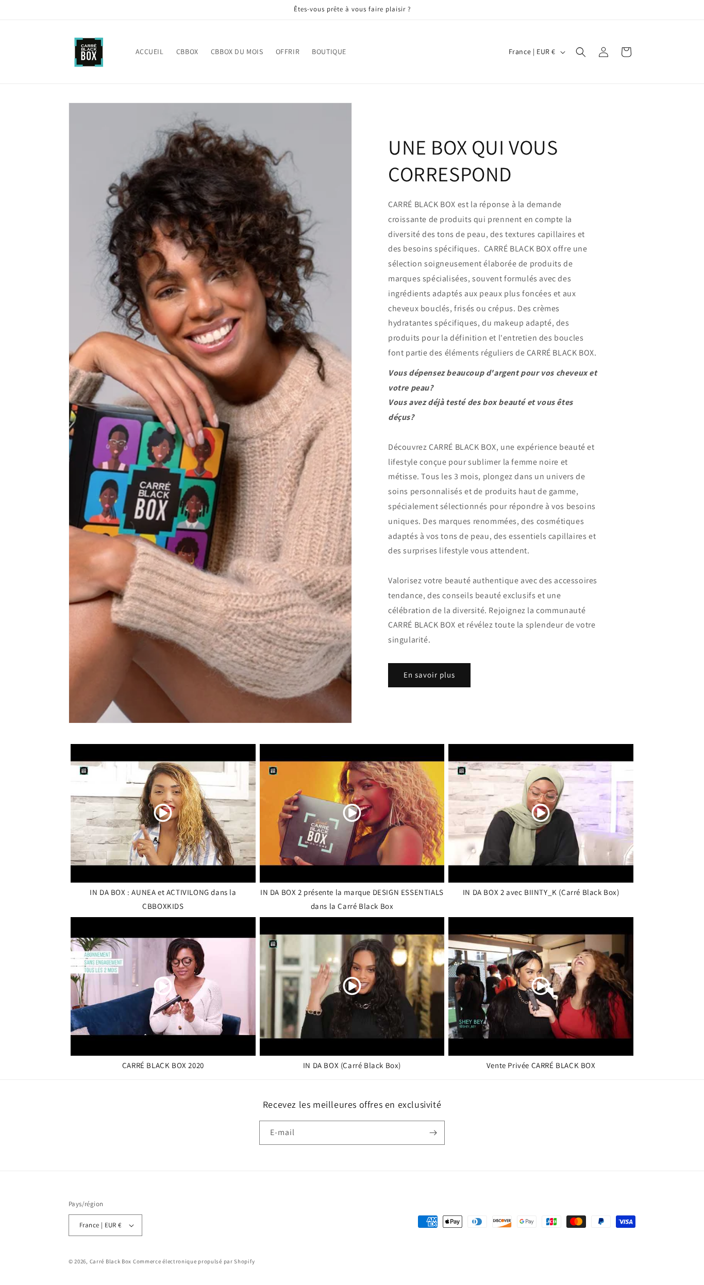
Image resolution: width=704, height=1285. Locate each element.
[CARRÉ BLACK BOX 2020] (163, 986)
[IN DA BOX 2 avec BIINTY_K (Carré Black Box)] (540, 813)
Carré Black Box (111, 1261)
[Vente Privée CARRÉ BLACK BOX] (540, 986)
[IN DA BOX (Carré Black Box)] (352, 986)
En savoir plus (429, 675)
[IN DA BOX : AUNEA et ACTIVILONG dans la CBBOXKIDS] (163, 813)
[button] (580, 52)
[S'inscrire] (433, 1133)
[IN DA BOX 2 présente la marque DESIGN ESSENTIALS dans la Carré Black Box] (352, 813)
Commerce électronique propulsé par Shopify (194, 1261)
